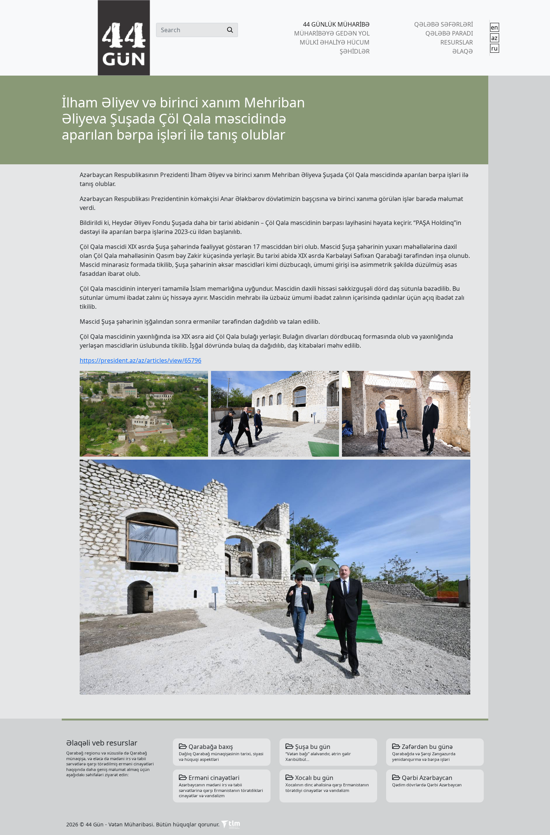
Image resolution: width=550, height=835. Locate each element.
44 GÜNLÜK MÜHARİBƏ (336, 24)
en (494, 27)
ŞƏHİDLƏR (355, 51)
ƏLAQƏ (462, 51)
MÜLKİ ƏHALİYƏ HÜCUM (335, 42)
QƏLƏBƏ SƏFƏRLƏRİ (443, 24)
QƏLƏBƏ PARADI (449, 33)
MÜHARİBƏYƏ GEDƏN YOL (332, 33)
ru (494, 48)
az (494, 38)
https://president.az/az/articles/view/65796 (140, 360)
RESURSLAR (456, 42)
